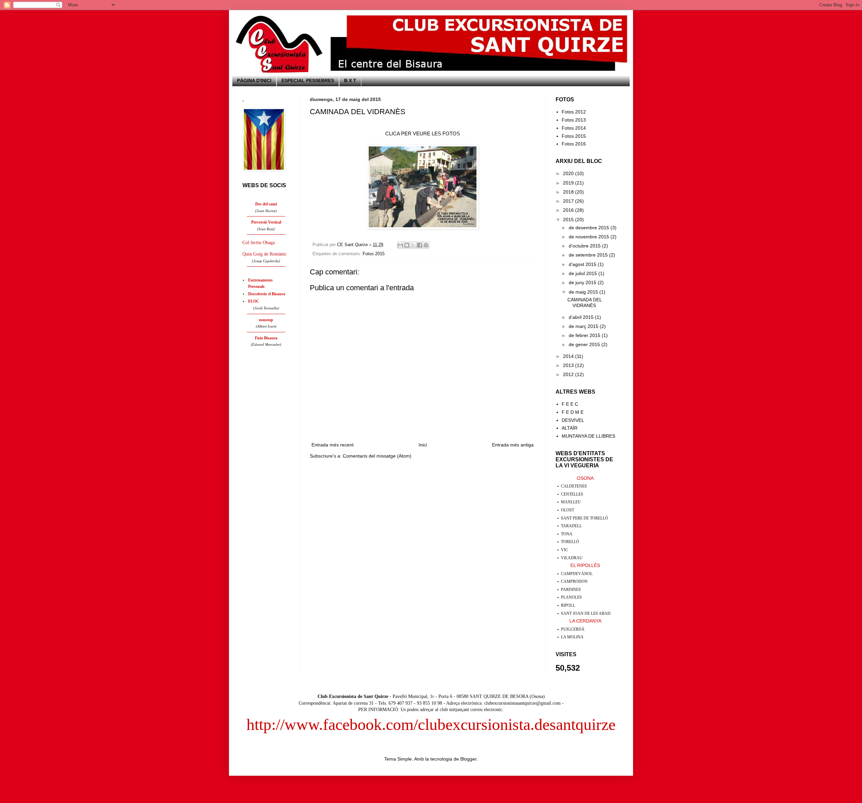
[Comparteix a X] (413, 245)
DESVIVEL (573, 420)
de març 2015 (584, 326)
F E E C (570, 404)
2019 (569, 183)
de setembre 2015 (589, 255)
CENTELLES (572, 494)
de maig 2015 (584, 292)
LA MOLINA (572, 637)
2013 (569, 365)
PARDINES (571, 589)
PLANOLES (571, 597)
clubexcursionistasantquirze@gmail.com (522, 703)
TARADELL (571, 526)
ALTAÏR (569, 428)
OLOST (567, 510)
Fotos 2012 (574, 111)
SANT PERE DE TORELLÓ (584, 518)
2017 (569, 201)
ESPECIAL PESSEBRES (307, 80)
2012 (569, 374)
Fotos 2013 (574, 120)
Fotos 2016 (574, 143)
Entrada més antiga (513, 444)
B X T (350, 80)
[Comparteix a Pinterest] (426, 245)
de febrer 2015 (585, 335)
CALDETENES (574, 486)
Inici (423, 444)
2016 (569, 210)
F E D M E (573, 412)
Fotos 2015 (374, 254)
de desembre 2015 (589, 227)
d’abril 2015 (582, 317)
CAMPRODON (574, 581)
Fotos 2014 (574, 128)
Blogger (468, 759)
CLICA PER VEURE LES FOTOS (422, 133)
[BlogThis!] (406, 245)
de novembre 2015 (589, 236)
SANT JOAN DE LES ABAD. (586, 613)
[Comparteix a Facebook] (419, 245)
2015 (569, 219)
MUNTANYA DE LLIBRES (588, 436)
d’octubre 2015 (585, 245)
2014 (569, 356)
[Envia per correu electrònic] (400, 245)
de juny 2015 (583, 282)
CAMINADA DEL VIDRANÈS (584, 302)
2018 (569, 192)
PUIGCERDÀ (573, 629)
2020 (569, 173)
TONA (566, 534)
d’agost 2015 (583, 264)
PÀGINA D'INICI (254, 80)
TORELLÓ (570, 541)
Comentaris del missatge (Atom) (377, 456)
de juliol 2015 (583, 273)
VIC (564, 549)
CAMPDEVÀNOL (577, 573)
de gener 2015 (585, 344)
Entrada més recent (332, 444)
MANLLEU (571, 502)
